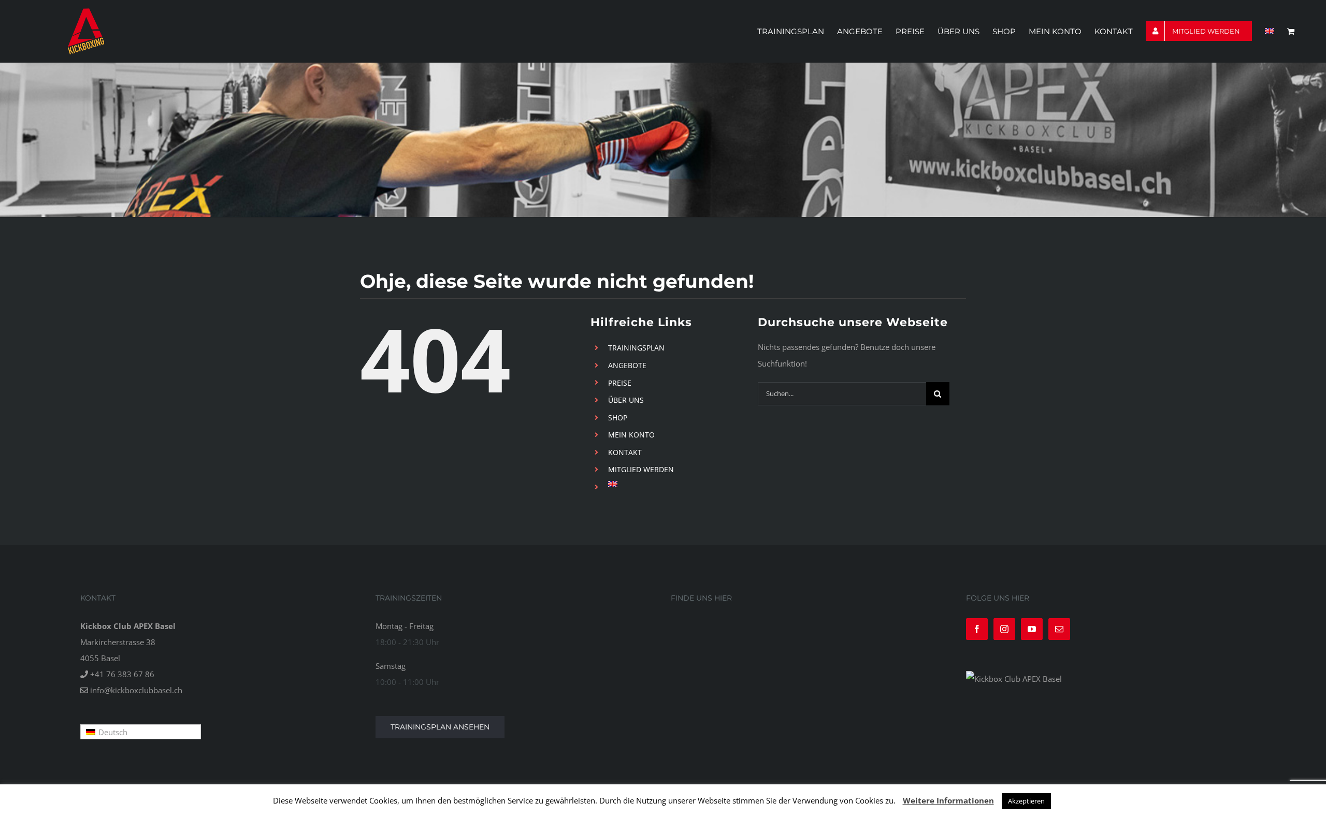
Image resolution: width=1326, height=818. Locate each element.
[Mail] (1059, 629)
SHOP (617, 417)
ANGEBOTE (627, 365)
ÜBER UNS (626, 400)
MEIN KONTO (631, 435)
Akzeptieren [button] (1026, 801)
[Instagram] (1004, 629)
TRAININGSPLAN (636, 348)
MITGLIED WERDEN (641, 469)
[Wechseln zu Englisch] (1269, 31)
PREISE (619, 383)
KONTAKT (625, 452)
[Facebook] (977, 629)
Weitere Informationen (948, 800)
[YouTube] (1032, 629)
